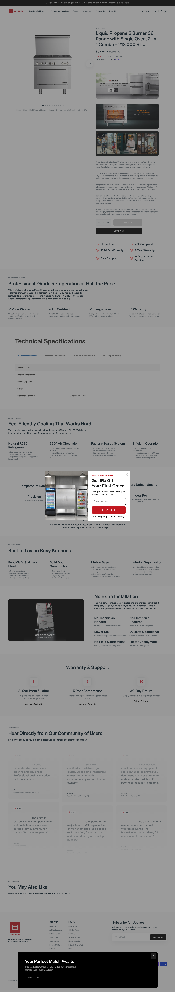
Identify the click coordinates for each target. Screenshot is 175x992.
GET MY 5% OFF (109, 510)
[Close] (153, 956)
